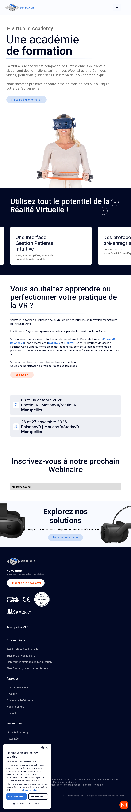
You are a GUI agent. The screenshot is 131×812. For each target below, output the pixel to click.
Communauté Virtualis (20, 700)
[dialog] (27, 776)
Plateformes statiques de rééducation (29, 662)
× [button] (47, 748)
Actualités (13, 738)
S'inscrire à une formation (26, 99)
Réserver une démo (65, 537)
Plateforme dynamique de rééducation (30, 668)
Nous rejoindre (15, 706)
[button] (117, 7)
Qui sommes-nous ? (19, 687)
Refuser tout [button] (38, 796)
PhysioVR (109, 339)
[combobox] (42, 747)
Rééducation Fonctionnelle (23, 649)
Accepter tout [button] (16, 796)
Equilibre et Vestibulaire (21, 655)
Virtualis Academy (17, 732)
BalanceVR (17, 342)
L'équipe (12, 693)
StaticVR (69, 342)
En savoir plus (30, 790)
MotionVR (54, 342)
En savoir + (22, 374)
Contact (11, 713)
